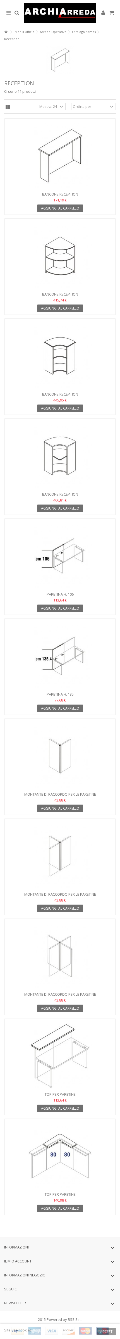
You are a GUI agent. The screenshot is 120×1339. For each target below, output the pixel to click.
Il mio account (18, 1261)
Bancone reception (60, 194)
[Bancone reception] (60, 156)
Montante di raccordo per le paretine (60, 794)
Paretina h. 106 (60, 594)
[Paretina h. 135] (60, 656)
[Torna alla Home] (6, 31)
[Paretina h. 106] (60, 556)
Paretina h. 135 (60, 694)
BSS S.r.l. (75, 1319)
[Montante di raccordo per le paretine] (60, 756)
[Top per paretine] (60, 1056)
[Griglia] (8, 107)
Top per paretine (60, 1094)
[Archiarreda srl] (60, 13)
